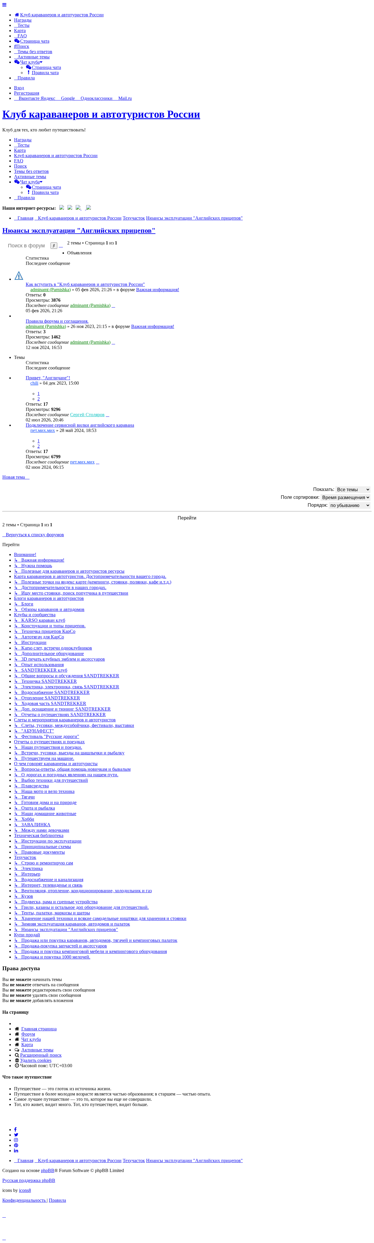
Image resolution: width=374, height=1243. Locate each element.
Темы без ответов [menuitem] (31, 171)
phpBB (47, 1170)
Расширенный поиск (41, 1055)
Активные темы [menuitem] (30, 176)
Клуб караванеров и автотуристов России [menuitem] (56, 155)
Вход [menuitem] (19, 87)
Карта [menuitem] (27, 1044)
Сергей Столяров (87, 414)
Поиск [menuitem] (20, 166)
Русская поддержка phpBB (28, 1180)
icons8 (25, 1190)
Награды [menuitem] (23, 20)
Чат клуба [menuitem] (31, 1039)
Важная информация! (157, 289)
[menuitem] (59, 14)
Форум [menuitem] (28, 1034)
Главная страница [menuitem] (39, 1028)
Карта (20, 30)
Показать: (324, 489)
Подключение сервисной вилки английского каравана (80, 425)
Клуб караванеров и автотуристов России (101, 114)
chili (34, 383)
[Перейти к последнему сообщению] (113, 305)
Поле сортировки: (301, 497)
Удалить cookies (35, 1060)
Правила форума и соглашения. (57, 321)
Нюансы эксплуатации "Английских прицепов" (78, 230)
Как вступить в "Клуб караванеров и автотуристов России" (85, 284)
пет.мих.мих (42, 430)
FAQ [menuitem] (18, 160)
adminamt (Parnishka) (50, 289)
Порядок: (318, 505)
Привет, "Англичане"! (48, 377)
